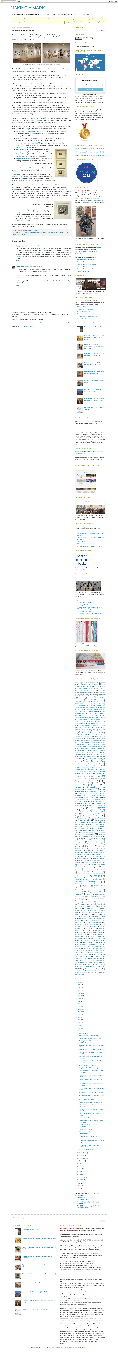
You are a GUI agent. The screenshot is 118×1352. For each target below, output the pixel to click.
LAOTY (83, 713)
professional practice (96, 936)
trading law (98, 956)
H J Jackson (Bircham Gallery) (22, 220)
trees (76, 960)
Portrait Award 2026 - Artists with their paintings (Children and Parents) (94, 337)
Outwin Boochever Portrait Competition (88, 725)
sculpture (87, 942)
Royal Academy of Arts (98, 731)
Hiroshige (88, 704)
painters (97, 906)
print (93, 930)
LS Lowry (89, 713)
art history (101, 791)
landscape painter (97, 880)
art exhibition (90, 789)
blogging (86, 816)
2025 (79, 985)
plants (77, 920)
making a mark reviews (93, 890)
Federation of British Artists (95, 700)
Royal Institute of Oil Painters (84, 735)
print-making (101, 930)
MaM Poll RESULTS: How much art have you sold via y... (92, 1125)
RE (21, 150)
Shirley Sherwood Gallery (87, 748)
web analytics (79, 964)
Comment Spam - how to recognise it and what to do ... (91, 1080)
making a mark (99, 886)
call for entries (84, 820)
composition (98, 824)
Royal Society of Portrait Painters (86, 744)
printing (80, 932)
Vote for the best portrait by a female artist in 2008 (92, 1053)
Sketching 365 (101, 748)
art (19, 232)
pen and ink (88, 914)
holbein (101, 862)
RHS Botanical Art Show (89, 729)
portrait (78, 922)
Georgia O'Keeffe (85, 702)
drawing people (100, 838)
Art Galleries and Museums (48, 232)
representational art (81, 938)
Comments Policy (79, 451)
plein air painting (97, 920)
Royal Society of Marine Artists (95, 739)
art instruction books (86, 793)
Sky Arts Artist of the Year (86, 750)
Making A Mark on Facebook (85, 262)
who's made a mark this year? (92, 969)
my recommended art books (84, 427)
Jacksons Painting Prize (81, 707)
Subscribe (25, 19)
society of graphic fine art (82, 952)
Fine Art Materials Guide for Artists (87, 316)
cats (96, 820)
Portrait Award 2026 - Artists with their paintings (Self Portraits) (94, 354)
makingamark (79, 892)
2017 (79, 1006)
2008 (79, 1031)
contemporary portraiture (85, 828)
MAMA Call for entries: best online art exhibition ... (90, 1105)
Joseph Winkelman (36, 120)
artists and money (85, 810)
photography (84, 916)
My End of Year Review (85, 1118)
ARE (23, 159)
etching (103, 844)
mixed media (101, 896)
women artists (90, 971)
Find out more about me (82, 251)
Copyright (90, 22)
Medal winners (83, 719)
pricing (86, 930)
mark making (98, 894)
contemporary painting (98, 826)
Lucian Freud (94, 715)
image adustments (90, 870)
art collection (86, 783)
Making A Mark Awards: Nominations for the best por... (91, 1057)
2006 (79, 1186)
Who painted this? (70, 22)
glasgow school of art (97, 860)
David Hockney (81, 698)
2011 (79, 1022)
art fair (102, 789)
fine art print (98, 854)
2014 (79, 1014)
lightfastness (86, 886)
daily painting (92, 832)
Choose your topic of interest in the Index (87, 527)
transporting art (79, 958)
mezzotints (22, 132)
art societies (83, 801)
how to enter (80, 866)
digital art (102, 832)
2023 (79, 990)
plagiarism (80, 918)
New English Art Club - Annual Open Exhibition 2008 (89, 1146)
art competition (81, 785)
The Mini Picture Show (85, 1129)
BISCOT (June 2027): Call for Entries (87, 611)
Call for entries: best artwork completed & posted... (91, 1114)
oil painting (100, 902)
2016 (79, 1009)
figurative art (79, 854)
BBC (79, 690)
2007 (79, 1183)
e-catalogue (100, 842)
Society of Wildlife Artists (97, 754)
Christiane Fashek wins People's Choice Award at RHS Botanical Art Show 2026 (90, 601)
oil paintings (83, 904)
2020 (79, 998)
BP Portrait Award (89, 690)
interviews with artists (82, 874)
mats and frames (79, 896)
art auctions (96, 779)
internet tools (98, 872)
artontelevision (96, 812)
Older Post (68, 323)
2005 (79, 1188)
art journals (99, 793)
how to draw (101, 864)
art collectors (97, 783)
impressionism (101, 870)
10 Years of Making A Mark (83, 425)
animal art (78, 776)
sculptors (78, 942)
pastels (78, 914)
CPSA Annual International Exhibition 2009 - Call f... (91, 1141)
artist (99, 805)
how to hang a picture (92, 866)
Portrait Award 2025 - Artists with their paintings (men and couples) (94, 399)
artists (102, 808)
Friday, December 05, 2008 (31, 246)
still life (77, 954)
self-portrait (92, 944)
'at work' (14, 122)
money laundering (92, 898)
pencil (96, 914)
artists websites (98, 810)
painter (89, 906)
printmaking (98, 932)
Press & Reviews (81, 22)
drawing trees (83, 840)
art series (97, 799)
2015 (79, 1012)
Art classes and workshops (87, 688)
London (81, 715)
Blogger (84, 1348)
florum (89, 856)
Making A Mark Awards (98, 717)
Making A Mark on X (82, 266)
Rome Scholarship (84, 731)
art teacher (98, 803)
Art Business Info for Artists (85, 309)
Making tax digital (82, 541)
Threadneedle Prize (96, 764)
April (80, 1171)
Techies (99, 762)
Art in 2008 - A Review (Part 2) (87, 1065)
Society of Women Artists (87, 756)
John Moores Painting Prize (94, 709)
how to (93, 864)
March (81, 1174)
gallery (80, 860)
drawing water (96, 840)
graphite (85, 862)
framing (102, 858)
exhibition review (92, 848)
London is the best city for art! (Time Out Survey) (93, 390)
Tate (87, 760)
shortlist (77, 948)
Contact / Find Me (16, 19)
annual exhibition (91, 776)
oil (92, 902)
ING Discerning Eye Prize (83, 705)
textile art (96, 954)
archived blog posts (84, 431)
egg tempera (79, 844)
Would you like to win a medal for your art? (94, 408)
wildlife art (78, 971)
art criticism (96, 785)
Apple (83, 682)
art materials (98, 795)
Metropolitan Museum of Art (96, 719)
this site (14, 187)
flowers (94, 858)
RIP (99, 729)
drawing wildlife (80, 842)
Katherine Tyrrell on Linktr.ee (85, 259)
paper (77, 912)
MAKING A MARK (28, 7)
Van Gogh (92, 768)
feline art (87, 852)
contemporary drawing (81, 826)
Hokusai (101, 704)
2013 (79, 1017)
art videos (88, 805)
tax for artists (87, 954)
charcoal (83, 822)
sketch (85, 948)
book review (97, 816)
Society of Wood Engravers (20, 176)
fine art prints (79, 856)
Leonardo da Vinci (100, 713)
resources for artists (84, 940)
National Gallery (94, 721)
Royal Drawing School (96, 733)
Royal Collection (82, 733)
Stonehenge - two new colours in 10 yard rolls (91, 1075)
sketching (78, 950)
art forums (81, 791)
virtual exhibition (87, 960)
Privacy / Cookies (99, 22)
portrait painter (89, 926)
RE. (36, 143)
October (81, 1155)
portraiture (90, 928)
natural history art (93, 900)
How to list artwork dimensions (93, 327)
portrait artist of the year (93, 922)
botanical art (80, 818)
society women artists (97, 952)
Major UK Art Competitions (71, 19)
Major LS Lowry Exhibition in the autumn (93, 381)
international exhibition (84, 872)
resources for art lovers (98, 938)
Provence (97, 727)
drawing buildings (97, 836)
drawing (91, 834)
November (82, 1153)
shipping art (98, 946)
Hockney (95, 704)
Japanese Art (93, 707)
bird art (100, 814)
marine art (89, 894)
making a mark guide (86, 888)
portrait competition (92, 924)
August (81, 1161)
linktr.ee (98, 247)
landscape (96, 876)
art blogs (23, 232)
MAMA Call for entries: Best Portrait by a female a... (91, 1110)
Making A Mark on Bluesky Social (86, 264)
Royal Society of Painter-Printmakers (92, 742)
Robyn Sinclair (20, 266)
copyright (99, 828)
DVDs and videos (100, 696)
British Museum (85, 694)
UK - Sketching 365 (82, 1197)
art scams (82, 799)
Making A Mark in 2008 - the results (89, 1035)
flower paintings (83, 858)
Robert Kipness (21, 138)
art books (95, 781)
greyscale (94, 862)
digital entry (81, 834)
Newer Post (15, 323)
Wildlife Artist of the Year (97, 771)
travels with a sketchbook (94, 958)
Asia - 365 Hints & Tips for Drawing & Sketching (88, 1202)
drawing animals (85, 836)
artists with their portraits (82, 812)
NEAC (84, 721)
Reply (17, 261)
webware (78, 967)
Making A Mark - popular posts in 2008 (90, 1038)
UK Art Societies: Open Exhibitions (88, 19)
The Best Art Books (28, 22)
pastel (100, 912)
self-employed (82, 944)
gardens (87, 860)
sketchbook (97, 948)
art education (91, 787)
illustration (78, 870)
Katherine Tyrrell (93, 711)
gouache (77, 862)
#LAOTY (77, 682)
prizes (84, 934)
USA (103, 766)
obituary (85, 902)
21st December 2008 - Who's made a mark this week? (91, 1071)
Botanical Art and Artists (42, 22)
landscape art (79, 878)
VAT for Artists (82, 768)
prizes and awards (96, 934)
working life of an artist (96, 972)
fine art (89, 854)
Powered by (86, 94)
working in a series (83, 972)
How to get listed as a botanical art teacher (90, 605)
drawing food (90, 838)
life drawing (94, 884)
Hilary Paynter (16, 174)
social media (98, 950)
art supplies (86, 803)
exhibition (84, 846)
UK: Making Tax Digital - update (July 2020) (89, 546)
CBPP (94, 694)
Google (96, 702)
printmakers (89, 932)
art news (78, 797)
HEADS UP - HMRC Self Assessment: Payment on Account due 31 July (94, 346)
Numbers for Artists (57, 19)
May (80, 1169)
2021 (79, 996)
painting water (87, 910)
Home (42, 323)
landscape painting (85, 882)
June (80, 1166)
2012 (79, 1020)
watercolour (79, 962)
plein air (84, 920)
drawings (90, 842)
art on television (92, 797)
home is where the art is (82, 864)
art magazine (78, 795)
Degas (90, 698)
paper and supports (88, 912)
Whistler (100, 769)
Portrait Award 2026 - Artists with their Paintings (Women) (94, 372)
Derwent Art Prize (100, 698)
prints (23, 234)
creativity (82, 832)
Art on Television (34, 19)
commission (88, 824)
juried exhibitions (84, 876)
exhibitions (78, 850)
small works (88, 950)
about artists (82, 773)
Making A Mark (81, 307)
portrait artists (79, 924)
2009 (79, 1028)
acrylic (90, 773)
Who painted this (80, 771)
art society (59, 232)
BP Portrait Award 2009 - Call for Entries (91, 1092)
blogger (77, 816)
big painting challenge (88, 814)
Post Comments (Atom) (27, 326)
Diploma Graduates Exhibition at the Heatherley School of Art (93, 363)
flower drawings (100, 856)
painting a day (91, 908)
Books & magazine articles (56, 22)
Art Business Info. (45, 19)
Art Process (101, 686)
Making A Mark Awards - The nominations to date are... (91, 1084)
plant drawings (89, 918)
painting (19, 234)
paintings (97, 910)
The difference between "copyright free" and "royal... (91, 1089)
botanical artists (98, 818)
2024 (79, 987)
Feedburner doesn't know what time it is (90, 1102)
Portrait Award (87, 727)
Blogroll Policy (88, 451)
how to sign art (99, 868)
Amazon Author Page (83, 271)
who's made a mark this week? (90, 967)
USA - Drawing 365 (82, 1199)
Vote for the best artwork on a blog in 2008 (92, 1049)
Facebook (81, 700)
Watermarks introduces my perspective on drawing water (91, 1132)
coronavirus (95, 830)
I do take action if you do (96, 200)
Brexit (77, 694)
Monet (77, 721)
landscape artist (90, 878)
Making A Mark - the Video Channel (87, 269)
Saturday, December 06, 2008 (33, 266)
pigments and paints (98, 916)
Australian (102, 688)
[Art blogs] (84, 141)
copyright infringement (82, 830)
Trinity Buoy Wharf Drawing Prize (84, 766)
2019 (79, 1001)
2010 (79, 1025)
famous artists (91, 850)
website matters (94, 964)
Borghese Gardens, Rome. (24, 154)
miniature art (91, 896)
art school (89, 799)
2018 (79, 1004)
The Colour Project (16, 22)
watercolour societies (95, 962)
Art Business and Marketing (33, 232)
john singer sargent (99, 874)
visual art (99, 960)
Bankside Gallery (87, 692)
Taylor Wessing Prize (88, 762)
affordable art (99, 773)
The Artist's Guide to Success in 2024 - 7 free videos (90, 534)
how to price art (88, 868)
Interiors (98, 705)
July (80, 1163)
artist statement (93, 808)
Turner (97, 766)
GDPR (76, 702)
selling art (86, 946)
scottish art (99, 940)
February (81, 1177)
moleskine (81, 898)
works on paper (79, 974)
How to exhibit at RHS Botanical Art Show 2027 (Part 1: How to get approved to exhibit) (90, 608)
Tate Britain (95, 760)
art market (88, 795)
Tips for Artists (81, 318)
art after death (86, 779)
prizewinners (79, 936)
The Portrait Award (81, 764)
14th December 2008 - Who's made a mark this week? (91, 1096)
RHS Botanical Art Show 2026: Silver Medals (90, 613)
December (82, 1033)
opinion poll (79, 906)
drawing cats (79, 838)
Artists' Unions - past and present (86, 544)
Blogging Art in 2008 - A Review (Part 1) (90, 1068)
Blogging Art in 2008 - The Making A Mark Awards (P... (91, 1041)
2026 (79, 982)
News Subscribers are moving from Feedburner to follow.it (90, 538)
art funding (90, 791)
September (82, 1158)
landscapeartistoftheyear (81, 884)
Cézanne (92, 696)
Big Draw (99, 692)
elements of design (92, 844)
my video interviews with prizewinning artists (88, 429)
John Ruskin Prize (80, 711)
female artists (98, 852)
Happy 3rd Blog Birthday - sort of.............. (91, 1099)
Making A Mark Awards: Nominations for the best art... (91, 1061)
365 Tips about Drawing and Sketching (88, 314)
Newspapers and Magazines (96, 723)
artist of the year (80, 808)
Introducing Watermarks (86, 1149)
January (81, 1180)
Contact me (78, 253)
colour (92, 822)
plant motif (99, 918)
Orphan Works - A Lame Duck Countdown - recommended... (91, 1137)
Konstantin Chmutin (34, 132)
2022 (79, 993)
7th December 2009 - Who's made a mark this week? (91, 1121)
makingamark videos (92, 892)
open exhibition (95, 904)
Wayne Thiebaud (90, 769)
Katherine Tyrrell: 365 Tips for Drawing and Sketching (89, 1206)
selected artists (100, 942)
